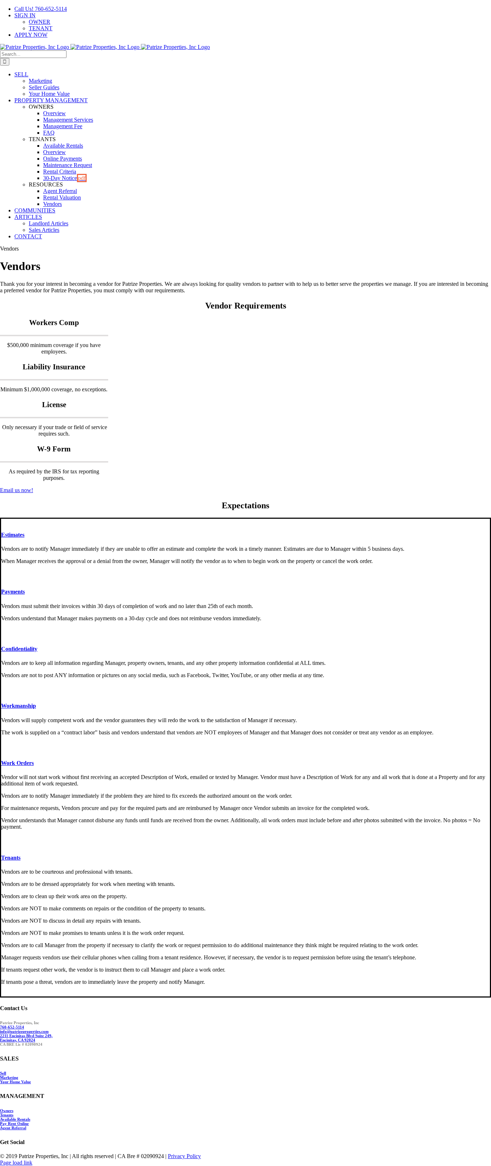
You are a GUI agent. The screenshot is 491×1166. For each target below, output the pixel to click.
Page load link (16, 1163)
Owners (6, 1110)
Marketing (9, 1077)
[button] (12, 535)
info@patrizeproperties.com (24, 1031)
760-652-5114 (12, 1027)
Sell (3, 1073)
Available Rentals (15, 1119)
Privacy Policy (184, 1156)
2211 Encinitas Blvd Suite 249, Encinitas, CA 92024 (26, 1038)
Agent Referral (13, 1128)
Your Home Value (15, 1082)
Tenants (6, 1115)
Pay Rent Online (14, 1123)
